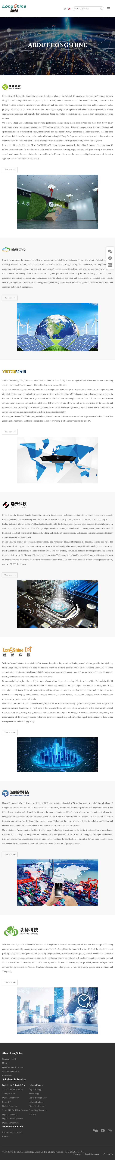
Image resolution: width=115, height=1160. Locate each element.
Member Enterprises (10, 1071)
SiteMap (76, 1154)
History (5, 1063)
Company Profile (9, 1059)
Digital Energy (35, 1089)
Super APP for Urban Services (15, 1110)
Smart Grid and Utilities (12, 1089)
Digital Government (10, 1123)
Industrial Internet (36, 1102)
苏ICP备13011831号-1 (74, 1152)
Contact (5, 1136)
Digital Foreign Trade (38, 1098)
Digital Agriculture (37, 1106)
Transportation (8, 1094)
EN (69, 9)
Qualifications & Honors (12, 1067)
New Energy (34, 1094)
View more (8, 170)
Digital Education (9, 1106)
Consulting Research (37, 1110)
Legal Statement (92, 1154)
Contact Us (7, 1076)
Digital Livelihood (10, 1114)
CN (65, 9)
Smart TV (6, 1102)
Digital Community (10, 1098)
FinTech (32, 1114)
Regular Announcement (12, 1132)
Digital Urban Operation (12, 1119)
